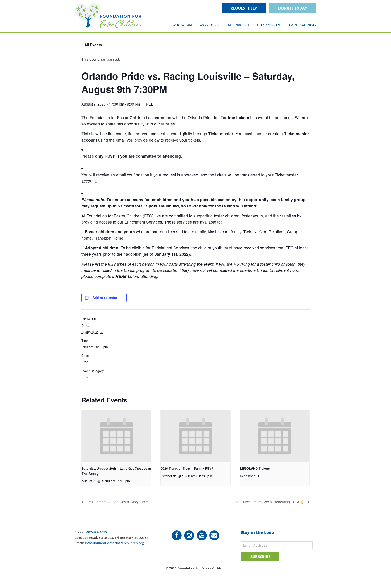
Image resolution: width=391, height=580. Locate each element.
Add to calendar (105, 297)
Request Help (244, 8)
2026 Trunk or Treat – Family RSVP (187, 468)
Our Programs (269, 25)
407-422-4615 (96, 532)
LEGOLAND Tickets (255, 468)
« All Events (91, 44)
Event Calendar (302, 25)
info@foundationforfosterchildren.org (114, 543)
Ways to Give (210, 25)
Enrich (86, 377)
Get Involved (239, 25)
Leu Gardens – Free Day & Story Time (117, 501)
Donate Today (292, 8)
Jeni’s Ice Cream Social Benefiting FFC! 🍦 (270, 501)
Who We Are (183, 25)
